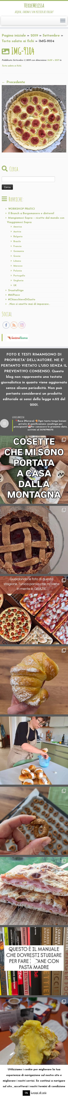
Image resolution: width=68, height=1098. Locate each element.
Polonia (17, 271)
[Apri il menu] (62, 20)
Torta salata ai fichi (18, 41)
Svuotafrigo (16, 290)
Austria (17, 232)
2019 (34, 35)
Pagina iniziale (14, 35)
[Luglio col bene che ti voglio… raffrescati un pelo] (34, 540)
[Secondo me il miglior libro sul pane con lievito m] (34, 961)
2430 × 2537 (53, 60)
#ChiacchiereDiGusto (21, 299)
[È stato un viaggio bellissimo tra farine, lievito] (34, 610)
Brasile (17, 242)
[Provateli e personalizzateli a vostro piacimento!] (34, 821)
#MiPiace (14, 295)
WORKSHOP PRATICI (21, 209)
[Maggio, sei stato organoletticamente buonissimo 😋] (34, 680)
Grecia (16, 256)
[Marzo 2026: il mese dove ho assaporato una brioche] (34, 1031)
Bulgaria (17, 237)
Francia (17, 246)
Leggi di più (38, 1093)
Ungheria (18, 281)
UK (14, 286)
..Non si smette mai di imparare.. (29, 304)
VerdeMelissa (34, 5)
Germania (18, 251)
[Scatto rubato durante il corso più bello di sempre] (34, 751)
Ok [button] (26, 1093)
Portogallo (19, 276)
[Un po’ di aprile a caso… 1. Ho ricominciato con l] (34, 891)
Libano (17, 261)
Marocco (17, 266)
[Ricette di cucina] (17, 337)
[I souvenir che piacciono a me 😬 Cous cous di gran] (34, 470)
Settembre (51, 35)
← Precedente (13, 82)
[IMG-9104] (34, 118)
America (17, 227)
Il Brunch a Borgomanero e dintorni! (31, 213)
